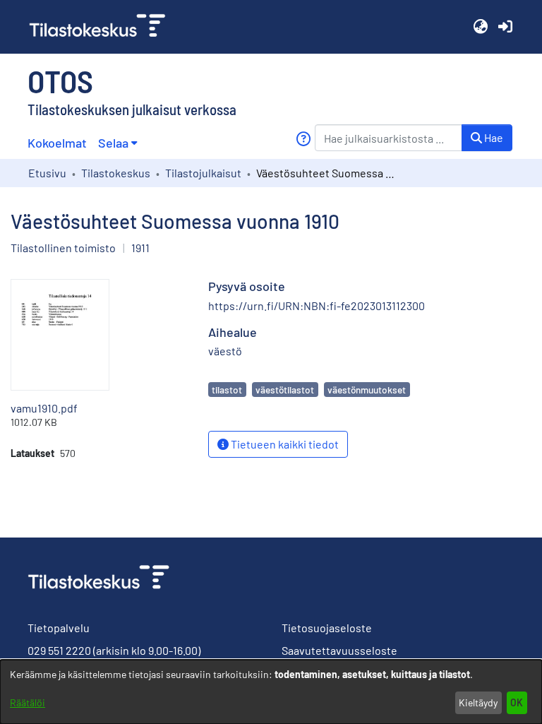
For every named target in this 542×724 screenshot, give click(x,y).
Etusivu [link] (47, 172)
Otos (60, 80)
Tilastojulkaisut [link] (203, 172)
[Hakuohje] (303, 139)
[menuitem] (117, 143)
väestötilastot (284, 390)
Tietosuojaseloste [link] (327, 627)
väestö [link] (225, 350)
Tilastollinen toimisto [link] (63, 247)
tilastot (227, 390)
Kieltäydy (478, 702)
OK (516, 702)
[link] (103, 27)
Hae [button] (492, 137)
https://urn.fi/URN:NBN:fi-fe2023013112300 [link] (316, 305)
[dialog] (271, 692)
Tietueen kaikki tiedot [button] (284, 444)
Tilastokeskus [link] (115, 172)
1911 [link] (140, 247)
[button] (480, 26)
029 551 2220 (59, 650)
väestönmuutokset (366, 390)
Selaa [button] (113, 142)
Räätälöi (27, 702)
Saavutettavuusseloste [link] (339, 650)
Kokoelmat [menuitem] (57, 142)
